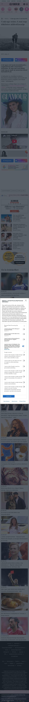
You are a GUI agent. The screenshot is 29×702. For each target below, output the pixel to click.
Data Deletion (7, 401)
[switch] (23, 329)
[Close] (26, 300)
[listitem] (14, 326)
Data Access (14, 401)
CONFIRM (8, 396)
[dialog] (14, 351)
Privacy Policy (22, 401)
